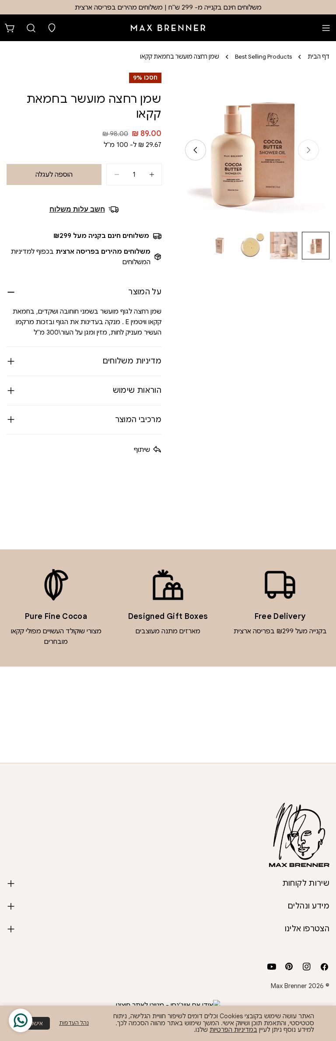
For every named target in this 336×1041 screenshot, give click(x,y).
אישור (36, 1023)
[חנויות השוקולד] (52, 28)
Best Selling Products (263, 56)
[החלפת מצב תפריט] (326, 28)
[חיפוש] (31, 28)
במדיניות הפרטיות (233, 1030)
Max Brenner (289, 986)
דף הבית (318, 56)
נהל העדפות (74, 1023)
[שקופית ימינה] (195, 150)
